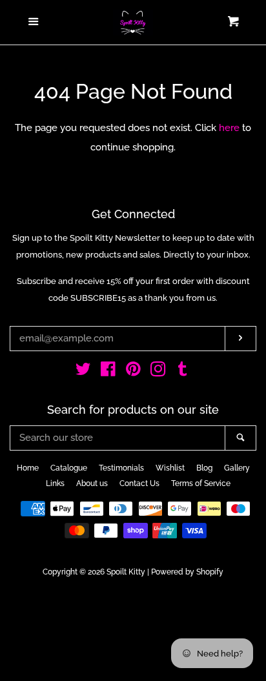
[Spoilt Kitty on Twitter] (83, 372)
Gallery (237, 468)
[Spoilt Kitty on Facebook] (108, 372)
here (229, 128)
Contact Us (139, 483)
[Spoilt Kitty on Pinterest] (133, 372)
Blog (204, 468)
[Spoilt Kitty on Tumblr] (182, 372)
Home (28, 468)
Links (55, 483)
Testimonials (121, 468)
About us (92, 483)
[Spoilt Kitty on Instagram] (158, 372)
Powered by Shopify (187, 571)
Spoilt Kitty (126, 571)
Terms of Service (200, 483)
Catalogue (68, 468)
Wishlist (170, 468)
